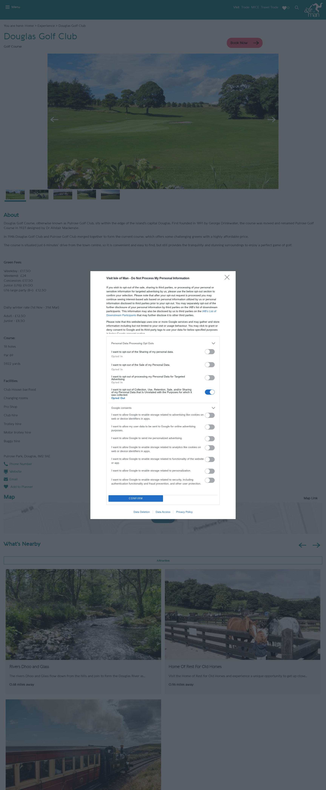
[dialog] (163, 395)
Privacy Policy (184, 511)
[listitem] (163, 343)
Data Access (163, 511)
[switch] (210, 351)
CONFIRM (136, 498)
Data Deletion (142, 511)
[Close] (228, 278)
